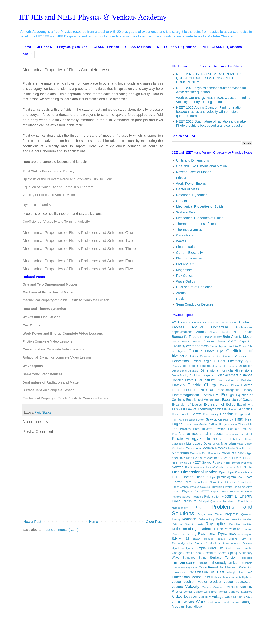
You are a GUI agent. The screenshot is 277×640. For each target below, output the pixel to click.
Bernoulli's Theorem (187, 336)
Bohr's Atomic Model (186, 341)
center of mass (197, 346)
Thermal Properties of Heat (196, 224)
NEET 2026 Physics (240, 457)
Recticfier (234, 524)
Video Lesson (184, 596)
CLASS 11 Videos (106, 47)
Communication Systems (217, 356)
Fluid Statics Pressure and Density (48, 171)
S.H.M (176, 538)
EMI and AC (185, 264)
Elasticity (178, 385)
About (27, 54)
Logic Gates (203, 443)
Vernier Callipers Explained (235, 591)
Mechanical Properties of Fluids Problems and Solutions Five (78, 269)
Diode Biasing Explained (186, 375)
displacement (228, 375)
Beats (248, 332)
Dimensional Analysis (185, 370)
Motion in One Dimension (205, 453)
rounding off (244, 534)
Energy (227, 394)
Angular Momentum (210, 327)
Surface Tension (188, 212)
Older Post (154, 521)
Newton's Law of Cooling (209, 467)
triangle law (235, 572)
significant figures (183, 548)
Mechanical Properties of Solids (199, 206)
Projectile (232, 514)
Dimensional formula (216, 370)
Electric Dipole (229, 385)
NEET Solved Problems (237, 462)
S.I (187, 538)
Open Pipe (226, 472)
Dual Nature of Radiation (235, 380)
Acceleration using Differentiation (217, 322)
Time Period (208, 567)
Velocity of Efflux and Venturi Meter (49, 195)
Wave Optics (185, 281)
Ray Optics (31, 325)
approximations (182, 332)
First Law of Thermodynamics (200, 409)
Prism (199, 507)
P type (211, 477)
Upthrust (247, 577)
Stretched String (195, 557)
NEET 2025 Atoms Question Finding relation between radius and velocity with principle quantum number (209, 111)
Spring (232, 553)
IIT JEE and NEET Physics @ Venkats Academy (93, 17)
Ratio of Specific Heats (187, 524)
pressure (190, 501)
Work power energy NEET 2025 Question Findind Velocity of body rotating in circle (213, 100)
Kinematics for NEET (238, 433)
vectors (177, 587)
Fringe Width (243, 414)
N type (248, 453)
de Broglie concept (196, 365)
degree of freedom (224, 365)
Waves (181, 241)
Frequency (211, 414)
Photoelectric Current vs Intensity (214, 482)
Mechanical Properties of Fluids (199, 218)
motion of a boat (232, 453)
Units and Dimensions (192, 160)
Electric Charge (202, 384)
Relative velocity (228, 528)
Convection (180, 361)
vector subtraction (238, 582)
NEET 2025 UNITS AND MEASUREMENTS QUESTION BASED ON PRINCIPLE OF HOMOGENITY (209, 78)
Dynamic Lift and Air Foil (41, 205)
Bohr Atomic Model (237, 336)
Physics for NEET (195, 491)
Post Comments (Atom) (61, 530)
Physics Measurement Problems (231, 491)
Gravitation (184, 201)
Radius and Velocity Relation (234, 519)
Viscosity (205, 596)
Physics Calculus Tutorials (206, 486)
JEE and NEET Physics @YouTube (62, 47)
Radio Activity (206, 519)
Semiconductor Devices (237, 543)
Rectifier (247, 524)
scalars (220, 538)
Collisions (192, 356)
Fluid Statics (43, 412)
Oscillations (184, 235)
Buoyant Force (214, 341)
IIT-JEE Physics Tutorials (220, 428)
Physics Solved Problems (187, 496)
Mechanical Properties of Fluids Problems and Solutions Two (78, 240)
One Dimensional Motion (194, 472)
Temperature (183, 562)
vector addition (184, 582)
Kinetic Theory (210, 439)
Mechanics (178, 448)
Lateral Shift (229, 438)
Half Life (228, 419)
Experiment (244, 404)
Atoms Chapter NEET (225, 332)
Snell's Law (232, 548)
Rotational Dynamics (191, 195)
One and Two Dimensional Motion (201, 166)
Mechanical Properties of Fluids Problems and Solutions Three (79, 248)
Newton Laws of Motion (193, 172)
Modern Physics (214, 448)
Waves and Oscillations (42, 317)
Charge (195, 350)
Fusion (200, 419)
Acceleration (186, 322)
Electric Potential (198, 390)
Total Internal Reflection (236, 567)
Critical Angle (201, 361)
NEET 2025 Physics (199, 457)
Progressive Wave (210, 514)
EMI (216, 395)
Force (196, 414)
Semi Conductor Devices (43, 374)
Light (190, 443)
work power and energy (223, 601)
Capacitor (245, 341)
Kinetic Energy (185, 438)
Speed (222, 553)
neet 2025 (178, 457)
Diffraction (245, 365)
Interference (181, 434)
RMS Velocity (189, 534)
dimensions (243, 370)
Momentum (180, 453)
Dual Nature (205, 380)
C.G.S (232, 341)
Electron (206, 395)
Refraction (208, 529)
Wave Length (234, 596)
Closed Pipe (214, 351)
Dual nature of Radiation (194, 287)
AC (174, 322)
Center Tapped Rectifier (224, 346)
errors (217, 399)
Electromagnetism (189, 258)
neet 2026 (221, 457)
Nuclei (180, 299)
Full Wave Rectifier (183, 419)
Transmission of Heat (206, 572)
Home (26, 47)
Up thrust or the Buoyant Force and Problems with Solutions (68, 179)
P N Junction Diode (188, 477)
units (206, 577)
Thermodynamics (189, 230)
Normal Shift (234, 467)
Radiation (189, 519)
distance (246, 375)
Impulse (247, 428)
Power (176, 501)
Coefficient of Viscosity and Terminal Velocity (56, 221)
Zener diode (194, 606)
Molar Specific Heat (240, 448)
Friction (181, 178)
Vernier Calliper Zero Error (200, 591)
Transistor (178, 572)
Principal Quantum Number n (217, 501)
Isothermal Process (207, 434)
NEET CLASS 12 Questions (222, 47)
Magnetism (184, 270)
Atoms (181, 293)
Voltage (217, 597)
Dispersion (210, 375)
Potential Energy (237, 496)
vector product (209, 582)
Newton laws (182, 467)
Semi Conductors (207, 543)
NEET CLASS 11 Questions (176, 47)
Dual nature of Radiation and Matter (51, 382)
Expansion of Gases (237, 400)
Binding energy (213, 336)
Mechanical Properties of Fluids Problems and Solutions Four (78, 260)
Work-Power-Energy (191, 183)
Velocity (192, 586)
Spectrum (209, 553)
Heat (239, 419)
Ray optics (216, 523)
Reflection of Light (186, 529)
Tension (203, 562)
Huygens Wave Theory (233, 424)
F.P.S (175, 409)
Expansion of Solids (219, 404)
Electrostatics (186, 247)
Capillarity (178, 346)
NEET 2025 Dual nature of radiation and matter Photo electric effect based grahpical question (211, 123)
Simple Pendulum (209, 548)
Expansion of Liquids (187, 404)
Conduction (243, 356)
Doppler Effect (182, 380)
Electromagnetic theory (235, 390)
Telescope (246, 557)
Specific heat (192, 553)
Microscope (193, 448)
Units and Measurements (226, 577)
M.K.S (216, 443)
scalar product (203, 538)
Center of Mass (187, 189)
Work (200, 601)
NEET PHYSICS (181, 462)
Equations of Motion (199, 399)
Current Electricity (189, 252)
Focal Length (181, 414)
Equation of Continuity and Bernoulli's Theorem (58, 187)
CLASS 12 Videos (138, 47)
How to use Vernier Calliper (201, 424)
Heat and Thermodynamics (44, 309)
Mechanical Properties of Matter (48, 292)
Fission (228, 409)
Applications (244, 327)
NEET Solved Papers (207, 462)
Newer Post (32, 521)
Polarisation (212, 496)
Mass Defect (244, 443)
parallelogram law (229, 477)
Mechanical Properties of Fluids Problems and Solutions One (78, 232)
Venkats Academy (213, 586)
